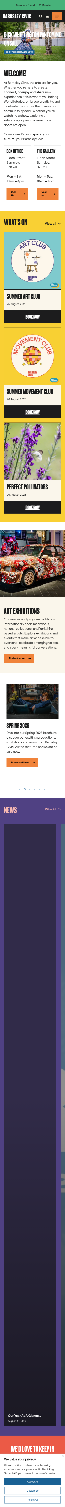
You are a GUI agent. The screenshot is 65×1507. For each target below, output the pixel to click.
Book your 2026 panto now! (19, 52)
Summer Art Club (23, 296)
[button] (57, 16)
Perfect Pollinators (27, 486)
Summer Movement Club (30, 391)
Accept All (32, 1481)
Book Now (33, 317)
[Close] (63, 1456)
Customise (32, 1490)
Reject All (33, 1499)
